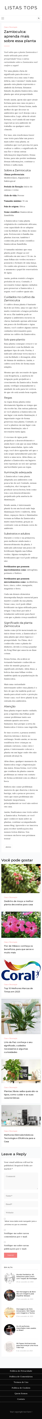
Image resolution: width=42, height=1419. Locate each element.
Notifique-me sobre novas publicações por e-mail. (16, 1247)
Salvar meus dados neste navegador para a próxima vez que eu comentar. (21, 1223)
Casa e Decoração (10, 27)
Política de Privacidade (21, 1371)
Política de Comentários (21, 1376)
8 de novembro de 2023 (24, 1351)
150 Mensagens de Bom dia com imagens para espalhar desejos (26, 1294)
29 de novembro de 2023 (24, 1282)
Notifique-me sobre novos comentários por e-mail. (16, 1235)
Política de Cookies (21, 1388)
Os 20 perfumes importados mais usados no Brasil (26, 1328)
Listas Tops (21, 8)
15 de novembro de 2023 (24, 1316)
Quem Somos (21, 1393)
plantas (8, 847)
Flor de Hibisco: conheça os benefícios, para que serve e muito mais (19, 949)
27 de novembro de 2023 (24, 1299)
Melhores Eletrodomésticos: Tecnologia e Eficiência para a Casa (19, 1138)
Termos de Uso (21, 1382)
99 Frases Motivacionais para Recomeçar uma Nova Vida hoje (27, 1345)
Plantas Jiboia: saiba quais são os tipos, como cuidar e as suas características (21, 1094)
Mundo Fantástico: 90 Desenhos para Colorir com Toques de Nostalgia (26, 1277)
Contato (21, 1399)
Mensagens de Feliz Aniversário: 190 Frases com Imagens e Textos (25, 1311)
